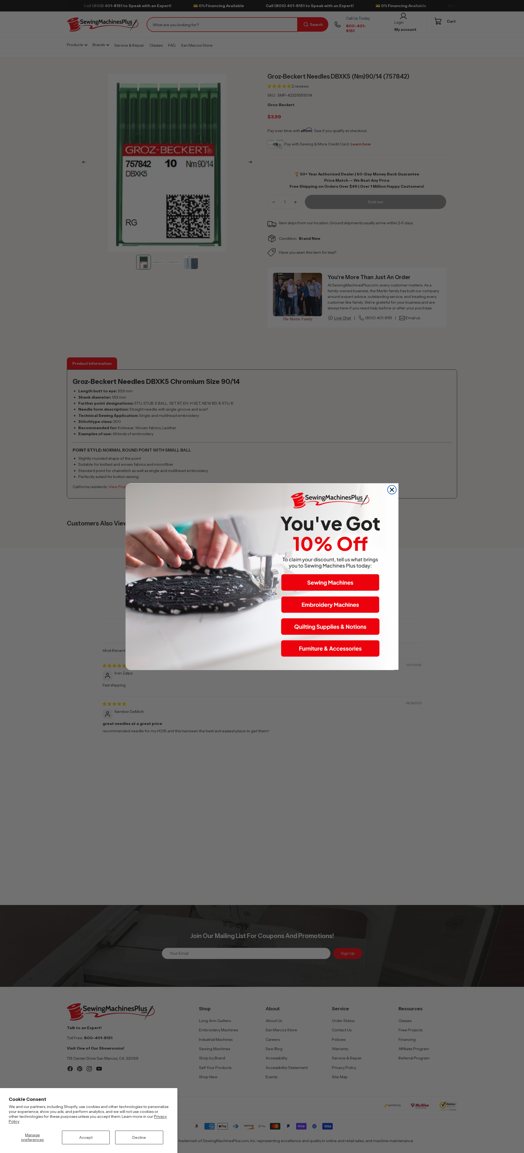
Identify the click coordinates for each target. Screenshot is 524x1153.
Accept (86, 1137)
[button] (330, 582)
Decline (139, 1137)
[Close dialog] (392, 489)
